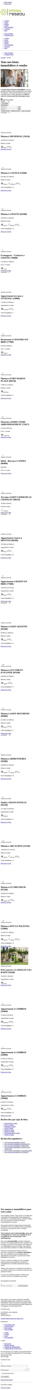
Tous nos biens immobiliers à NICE (14, 1142)
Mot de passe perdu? (7, 1380)
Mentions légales (9, 1345)
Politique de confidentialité (12, 1347)
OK (19, 107)
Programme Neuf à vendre (12, 1133)
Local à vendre (8, 1128)
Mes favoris (7, 4)
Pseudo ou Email (6, 1366)
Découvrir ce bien (6, 149)
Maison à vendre (9, 1130)
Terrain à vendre (9, 1135)
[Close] (1, 1284)
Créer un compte (5, 1387)
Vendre (6, 25)
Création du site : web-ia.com (12, 1348)
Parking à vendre (9, 1131)
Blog (5, 30)
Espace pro (20, 1318)
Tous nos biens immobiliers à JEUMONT (16, 1152)
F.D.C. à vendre (9, 1125)
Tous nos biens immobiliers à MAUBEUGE (17, 1144)
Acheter (6, 21)
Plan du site (7, 1343)
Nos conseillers (8, 27)
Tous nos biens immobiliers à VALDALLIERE (18, 1150)
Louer (6, 22)
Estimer (6, 24)
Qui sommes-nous (9, 1324)
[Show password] (27, 1369)
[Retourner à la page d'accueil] (13, 17)
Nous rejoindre (8, 33)
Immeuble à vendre (9, 1126)
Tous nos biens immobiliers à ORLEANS (16, 1146)
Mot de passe (4, 1370)
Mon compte (8, 2)
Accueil (3, 57)
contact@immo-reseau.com (8, 1318)
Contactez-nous (8, 35)
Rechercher (4, 105)
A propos (7, 29)
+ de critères (4, 103)
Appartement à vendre (10, 1123)
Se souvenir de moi (8, 1373)
